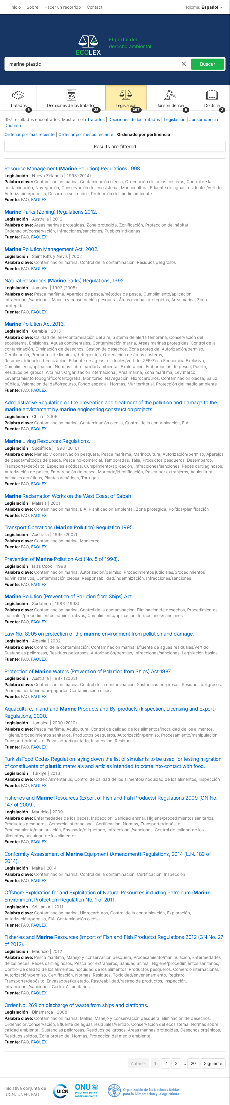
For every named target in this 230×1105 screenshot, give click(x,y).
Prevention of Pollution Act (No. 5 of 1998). (61, 559)
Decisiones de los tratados (134, 119)
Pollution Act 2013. (34, 324)
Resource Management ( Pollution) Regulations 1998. (72, 169)
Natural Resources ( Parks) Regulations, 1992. (64, 281)
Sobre (32, 7)
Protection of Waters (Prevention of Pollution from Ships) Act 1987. (88, 671)
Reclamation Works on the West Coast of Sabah (67, 496)
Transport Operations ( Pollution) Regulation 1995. (69, 527)
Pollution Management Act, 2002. (51, 249)
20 (193, 1063)
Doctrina (12, 125)
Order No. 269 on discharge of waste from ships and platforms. (76, 1005)
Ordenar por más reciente (29, 134)
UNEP (23, 1094)
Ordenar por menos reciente (85, 134)
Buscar (207, 64)
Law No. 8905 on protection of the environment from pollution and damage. (99, 634)
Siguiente (213, 1063)
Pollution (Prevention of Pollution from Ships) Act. (68, 596)
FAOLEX (39, 199)
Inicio (15, 7)
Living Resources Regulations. (47, 441)
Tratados (96, 119)
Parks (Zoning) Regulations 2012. (50, 212)
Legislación (175, 119)
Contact (94, 7)
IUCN (9, 1094)
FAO (35, 1094)
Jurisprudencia (204, 119)
